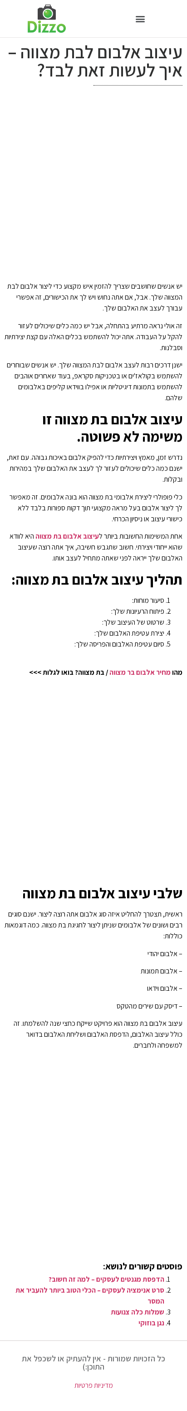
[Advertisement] (93, 186)
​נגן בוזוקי (151, 1323)
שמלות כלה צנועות (137, 1312)
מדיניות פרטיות (93, 1385)
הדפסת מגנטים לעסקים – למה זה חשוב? (106, 1279)
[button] (140, 18)
